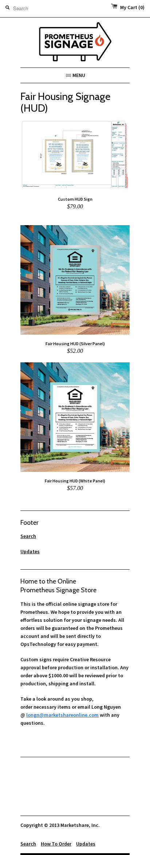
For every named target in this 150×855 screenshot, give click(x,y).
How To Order (56, 843)
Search (28, 536)
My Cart (132, 7)
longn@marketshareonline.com (62, 715)
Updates (30, 551)
